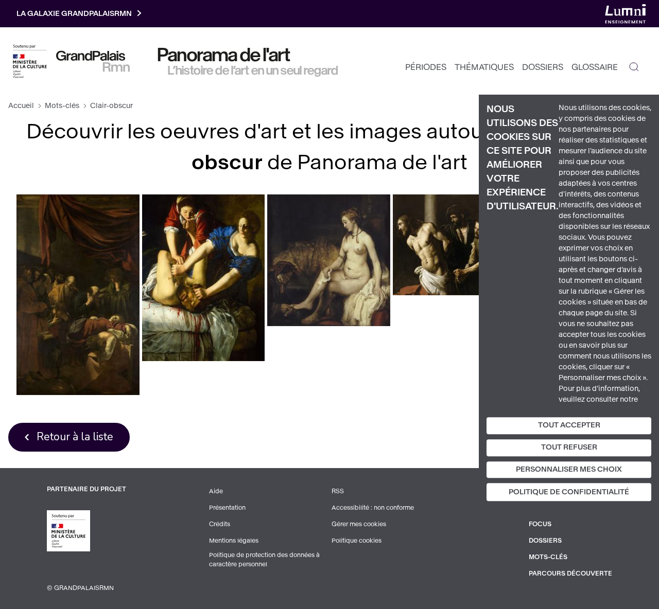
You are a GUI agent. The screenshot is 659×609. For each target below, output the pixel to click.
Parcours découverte (570, 573)
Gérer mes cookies (359, 524)
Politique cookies (356, 541)
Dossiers (542, 67)
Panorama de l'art (224, 55)
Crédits (219, 524)
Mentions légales (233, 541)
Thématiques (484, 67)
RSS (338, 491)
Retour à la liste (75, 436)
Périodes (425, 67)
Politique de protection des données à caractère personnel (264, 559)
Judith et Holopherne (203, 277)
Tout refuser (569, 447)
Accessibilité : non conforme (373, 508)
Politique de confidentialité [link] (569, 492)
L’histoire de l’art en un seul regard (253, 70)
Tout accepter (569, 425)
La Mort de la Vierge (78, 294)
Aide (216, 491)
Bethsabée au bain (328, 260)
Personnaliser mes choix (569, 469)
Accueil (21, 106)
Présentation (227, 508)
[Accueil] (93, 61)
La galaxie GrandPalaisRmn (74, 13)
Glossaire (594, 67)
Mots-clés (62, 106)
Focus (540, 524)
